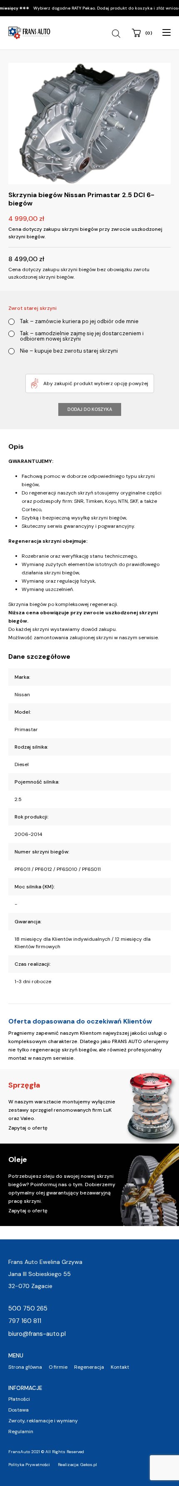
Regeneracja (89, 1367)
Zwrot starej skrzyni (32, 308)
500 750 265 (27, 1308)
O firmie (58, 1367)
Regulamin (20, 1431)
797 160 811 (24, 1321)
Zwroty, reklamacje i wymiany (43, 1420)
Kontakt (120, 1367)
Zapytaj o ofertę (27, 1128)
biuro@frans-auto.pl (37, 1334)
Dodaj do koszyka (89, 409)
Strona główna (25, 1367)
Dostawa (18, 1410)
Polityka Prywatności (29, 1464)
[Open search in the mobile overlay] (117, 34)
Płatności (19, 1399)
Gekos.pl (88, 1464)
